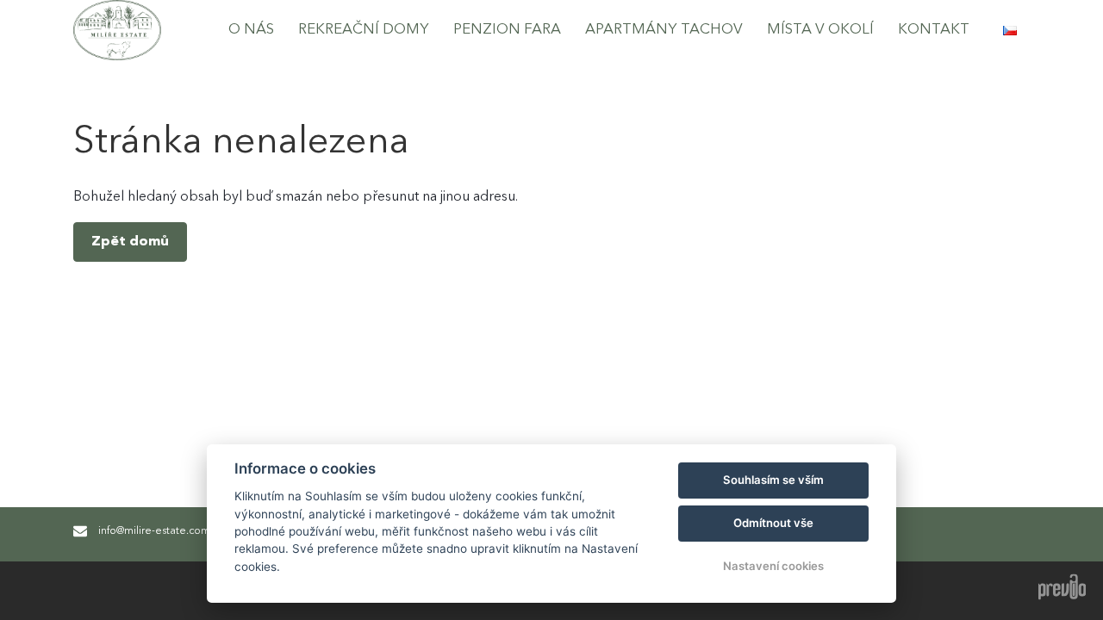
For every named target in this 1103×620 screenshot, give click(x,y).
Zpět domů (130, 242)
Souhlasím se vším (773, 480)
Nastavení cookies (773, 566)
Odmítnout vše (773, 523)
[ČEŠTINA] (1010, 30)
